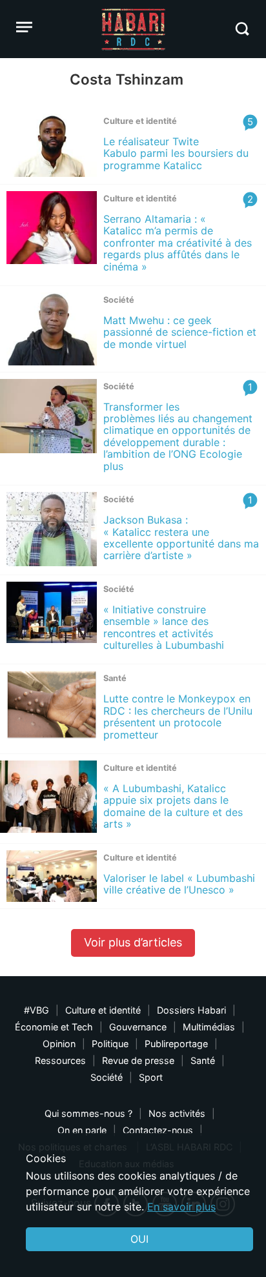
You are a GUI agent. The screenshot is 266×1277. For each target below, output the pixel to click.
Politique (110, 1043)
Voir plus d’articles (133, 942)
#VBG (36, 1010)
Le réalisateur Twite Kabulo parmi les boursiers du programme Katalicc (176, 153)
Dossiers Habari (191, 1010)
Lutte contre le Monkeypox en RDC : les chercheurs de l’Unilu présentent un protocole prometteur (177, 716)
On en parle (82, 1130)
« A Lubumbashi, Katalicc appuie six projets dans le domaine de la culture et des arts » (173, 806)
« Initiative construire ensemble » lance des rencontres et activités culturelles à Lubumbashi (163, 627)
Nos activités (176, 1113)
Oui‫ (139, 1238)
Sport (151, 1077)
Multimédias (209, 1026)
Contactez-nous (158, 1130)
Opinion (59, 1043)
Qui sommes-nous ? (88, 1113)
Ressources (60, 1060)
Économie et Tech (54, 1026)
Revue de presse (138, 1060)
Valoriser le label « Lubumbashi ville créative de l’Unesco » (179, 884)
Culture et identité (103, 1010)
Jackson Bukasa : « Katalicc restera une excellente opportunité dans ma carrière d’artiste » (181, 537)
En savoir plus (181, 1206)
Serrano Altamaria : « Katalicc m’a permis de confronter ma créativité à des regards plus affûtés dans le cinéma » (177, 242)
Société (106, 1077)
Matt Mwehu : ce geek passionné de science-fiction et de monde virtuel (179, 332)
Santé (202, 1060)
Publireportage (176, 1043)
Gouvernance (138, 1026)
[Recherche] (241, 28)
